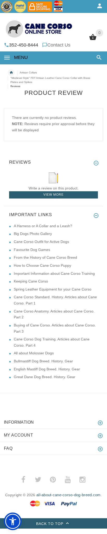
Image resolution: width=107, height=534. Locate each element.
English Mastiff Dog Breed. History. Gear (47, 369)
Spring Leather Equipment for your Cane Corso (52, 289)
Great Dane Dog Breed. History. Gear (44, 377)
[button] (98, 57)
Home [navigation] (11, 72)
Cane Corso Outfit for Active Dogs (41, 242)
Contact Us (58, 45)
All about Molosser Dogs (34, 353)
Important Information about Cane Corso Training (54, 273)
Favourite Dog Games (32, 250)
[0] (93, 39)
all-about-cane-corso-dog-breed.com (68, 495)
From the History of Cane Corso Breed (45, 257)
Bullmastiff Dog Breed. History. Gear (43, 361)
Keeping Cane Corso (31, 281)
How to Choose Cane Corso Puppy (42, 265)
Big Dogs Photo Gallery (33, 234)
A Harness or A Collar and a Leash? (43, 226)
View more (53, 194)
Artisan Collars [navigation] (28, 72)
